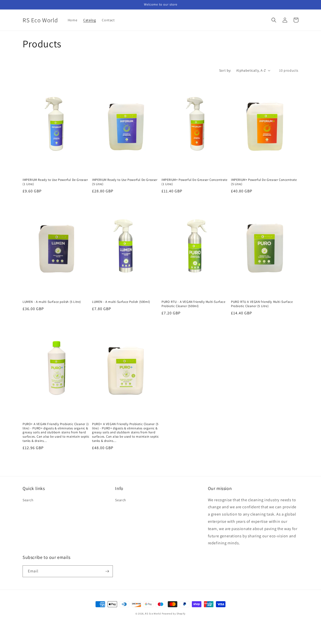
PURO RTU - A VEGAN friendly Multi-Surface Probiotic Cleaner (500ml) (193, 304)
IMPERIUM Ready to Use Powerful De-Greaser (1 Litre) (55, 182)
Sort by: (225, 70)
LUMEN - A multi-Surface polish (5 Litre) (52, 302)
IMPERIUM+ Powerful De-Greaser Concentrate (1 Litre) (194, 182)
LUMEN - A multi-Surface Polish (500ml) (121, 302)
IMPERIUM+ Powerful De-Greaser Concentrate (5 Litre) (264, 182)
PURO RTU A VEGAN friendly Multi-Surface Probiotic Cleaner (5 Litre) (262, 304)
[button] (273, 20)
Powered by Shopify (174, 613)
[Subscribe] (107, 571)
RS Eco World (153, 613)
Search (28, 500)
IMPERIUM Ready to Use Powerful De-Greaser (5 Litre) (124, 182)
